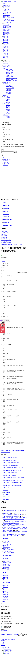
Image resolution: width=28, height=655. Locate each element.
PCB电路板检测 (10, 86)
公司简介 (8, 105)
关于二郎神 (6, 103)
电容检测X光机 (9, 72)
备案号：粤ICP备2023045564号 (8, 639)
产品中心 (5, 68)
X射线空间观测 (7, 513)
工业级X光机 (6, 65)
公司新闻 (8, 98)
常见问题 (8, 102)
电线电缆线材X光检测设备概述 (10, 516)
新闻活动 (5, 96)
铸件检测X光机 (9, 76)
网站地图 (16, 634)
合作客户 (8, 110)
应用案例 (8, 113)
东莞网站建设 (4, 630)
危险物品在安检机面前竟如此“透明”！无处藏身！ (15, 531)
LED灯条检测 (9, 89)
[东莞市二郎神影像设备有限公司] (9, 1)
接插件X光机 (9, 73)
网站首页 (5, 63)
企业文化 (8, 107)
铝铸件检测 (8, 92)
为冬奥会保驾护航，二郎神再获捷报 (12, 514)
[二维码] (5, 651)
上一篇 (12, 450)
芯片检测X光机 (9, 79)
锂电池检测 (8, 90)
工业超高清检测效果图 (11, 80)
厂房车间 (8, 112)
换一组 (2, 504)
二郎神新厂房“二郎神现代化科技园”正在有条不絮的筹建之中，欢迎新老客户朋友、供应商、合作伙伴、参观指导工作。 (15, 529)
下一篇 (5, 452)
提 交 (15, 152)
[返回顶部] (6, 653)
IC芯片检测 (8, 85)
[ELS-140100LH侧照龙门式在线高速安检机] (11, 244)
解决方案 (5, 83)
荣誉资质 (8, 109)
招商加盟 (5, 95)
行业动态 (8, 99)
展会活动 (8, 100)
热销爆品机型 (9, 75)
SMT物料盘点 (9, 93)
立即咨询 (3, 261)
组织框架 (8, 106)
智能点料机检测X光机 (11, 78)
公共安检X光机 (7, 66)
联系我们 (5, 115)
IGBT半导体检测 (10, 88)
